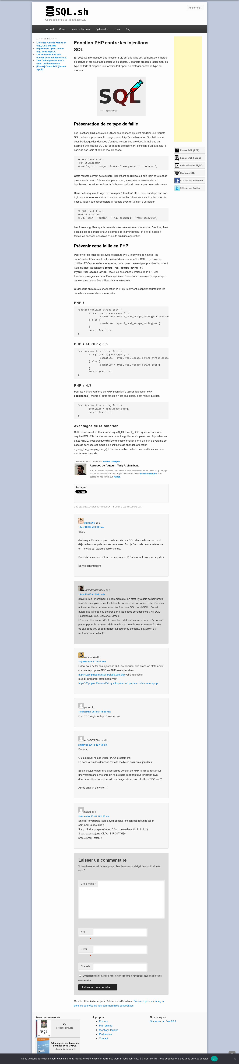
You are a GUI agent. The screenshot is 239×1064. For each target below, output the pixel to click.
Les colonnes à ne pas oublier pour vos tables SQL (51, 56)
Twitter (116, 476)
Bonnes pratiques (111, 461)
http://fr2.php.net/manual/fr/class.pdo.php (101, 674)
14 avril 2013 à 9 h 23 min (91, 526)
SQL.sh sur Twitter (190, 188)
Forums (103, 1021)
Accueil (50, 29)
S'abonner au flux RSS (163, 1021)
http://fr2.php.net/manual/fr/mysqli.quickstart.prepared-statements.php (118, 683)
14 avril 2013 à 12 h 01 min (91, 594)
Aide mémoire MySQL (192, 165)
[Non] (234, 1058)
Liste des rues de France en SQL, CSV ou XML (51, 44)
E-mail (86, 949)
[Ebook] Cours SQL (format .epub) (51, 68)
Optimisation (102, 29)
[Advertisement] (188, 89)
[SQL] (66, 15)
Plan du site (105, 1025)
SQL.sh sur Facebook (191, 180)
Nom (86, 932)
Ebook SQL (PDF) (189, 150)
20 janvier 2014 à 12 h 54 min (92, 744)
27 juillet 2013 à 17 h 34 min (92, 661)
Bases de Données (80, 29)
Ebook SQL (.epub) (190, 157)
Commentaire (88, 883)
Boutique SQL (187, 173)
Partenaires (105, 1034)
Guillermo (89, 522)
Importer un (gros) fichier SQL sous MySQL (50, 50)
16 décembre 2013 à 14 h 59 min (94, 711)
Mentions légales (108, 1030)
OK (214, 1058)
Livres (117, 29)
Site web (85, 966)
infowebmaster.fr (148, 473)
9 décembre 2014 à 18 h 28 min (93, 816)
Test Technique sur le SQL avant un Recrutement (50, 62)
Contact (103, 1038)
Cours (62, 29)
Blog (127, 29)
